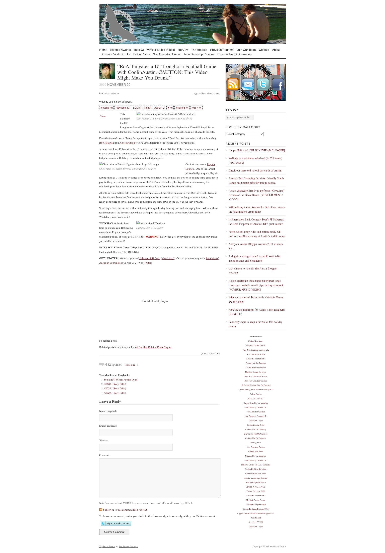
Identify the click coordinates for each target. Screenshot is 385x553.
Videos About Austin (209, 93)
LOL (137, 107)
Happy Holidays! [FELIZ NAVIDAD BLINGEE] (257, 150)
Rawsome (123, 107)
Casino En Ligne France (255, 504)
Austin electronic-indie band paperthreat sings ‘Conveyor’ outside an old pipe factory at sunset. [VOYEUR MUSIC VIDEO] (256, 285)
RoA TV (183, 49)
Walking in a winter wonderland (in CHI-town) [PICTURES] (255, 160)
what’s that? (168, 258)
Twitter (148, 262)
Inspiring (181, 107)
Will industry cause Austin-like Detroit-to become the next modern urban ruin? (257, 209)
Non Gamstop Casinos (199, 54)
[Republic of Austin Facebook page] (278, 100)
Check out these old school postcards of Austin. (255, 170)
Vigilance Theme (107, 546)
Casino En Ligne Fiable (255, 358)
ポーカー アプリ (255, 522)
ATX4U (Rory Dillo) (115, 384)
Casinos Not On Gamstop (234, 54)
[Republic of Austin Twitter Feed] (263, 100)
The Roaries (199, 49)
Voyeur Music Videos (161, 49)
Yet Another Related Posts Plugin (153, 347)
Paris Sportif (256, 517)
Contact (264, 49)
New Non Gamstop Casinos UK (256, 349)
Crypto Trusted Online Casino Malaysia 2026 (255, 513)
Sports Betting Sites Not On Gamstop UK (256, 389)
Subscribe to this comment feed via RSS (125, 509)
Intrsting (106, 107)
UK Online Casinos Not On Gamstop (256, 385)
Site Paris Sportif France (256, 482)
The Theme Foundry (128, 546)
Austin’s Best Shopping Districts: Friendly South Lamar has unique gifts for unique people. (256, 180)
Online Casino (255, 394)
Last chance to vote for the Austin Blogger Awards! (253, 270)
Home (103, 49)
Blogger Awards (120, 49)
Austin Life (214, 353)
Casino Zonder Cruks (116, 54)
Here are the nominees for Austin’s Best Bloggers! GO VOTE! (257, 312)
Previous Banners (222, 49)
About (276, 49)
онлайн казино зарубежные (255, 477)
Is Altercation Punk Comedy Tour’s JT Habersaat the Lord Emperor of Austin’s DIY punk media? (256, 221)
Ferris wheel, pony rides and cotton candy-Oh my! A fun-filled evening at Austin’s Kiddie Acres (257, 234)
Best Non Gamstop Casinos (255, 376)
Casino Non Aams (255, 341)
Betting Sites (141, 54)
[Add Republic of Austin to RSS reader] (233, 100)
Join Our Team (246, 49)
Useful (159, 107)
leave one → (131, 364)
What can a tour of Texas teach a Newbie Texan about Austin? (256, 299)
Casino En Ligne (255, 420)
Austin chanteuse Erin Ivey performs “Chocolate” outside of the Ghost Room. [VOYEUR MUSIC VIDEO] (257, 195)
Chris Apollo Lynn (111, 93)
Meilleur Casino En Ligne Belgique (255, 464)
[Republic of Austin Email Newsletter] (248, 100)
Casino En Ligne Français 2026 (255, 508)
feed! (149, 258)
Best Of (139, 49)
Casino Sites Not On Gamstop (255, 402)
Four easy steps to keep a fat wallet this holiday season (255, 324)
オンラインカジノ (256, 398)
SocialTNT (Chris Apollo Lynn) (121, 379)
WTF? (196, 107)
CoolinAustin (127, 142)
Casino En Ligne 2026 (256, 491)
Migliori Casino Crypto (255, 500)
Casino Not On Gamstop (256, 363)
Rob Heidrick (106, 142)
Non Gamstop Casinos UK (255, 407)
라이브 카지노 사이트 (255, 486)
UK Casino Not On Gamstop (255, 433)
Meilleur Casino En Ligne (255, 371)
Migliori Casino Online (255, 345)
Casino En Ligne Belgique (255, 469)
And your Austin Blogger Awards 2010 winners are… (256, 246)
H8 (147, 107)
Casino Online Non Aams (255, 473)
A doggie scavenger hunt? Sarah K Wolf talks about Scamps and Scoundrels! (254, 258)
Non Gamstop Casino (167, 54)
